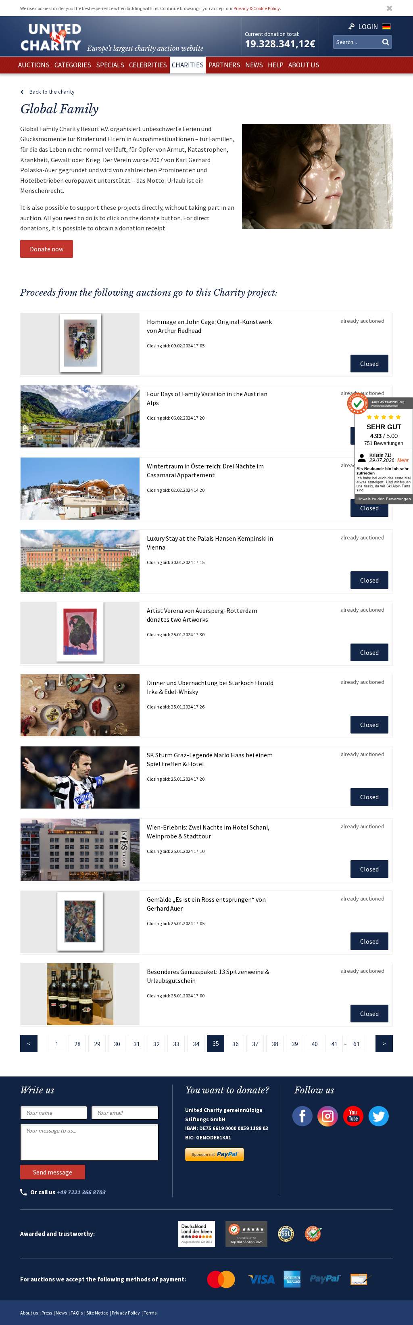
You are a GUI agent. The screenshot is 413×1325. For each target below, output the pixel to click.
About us (29, 1313)
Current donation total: (272, 34)
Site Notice (97, 1313)
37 (255, 1044)
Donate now (46, 249)
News (61, 1313)
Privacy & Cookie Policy (257, 8)
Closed (369, 363)
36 (235, 1044)
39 (295, 1044)
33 (176, 1044)
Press (47, 1313)
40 (314, 1044)
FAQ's (77, 1313)
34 (196, 1044)
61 (356, 1044)
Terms (150, 1313)
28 (77, 1044)
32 (156, 1044)
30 (117, 1044)
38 (275, 1044)
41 (334, 1044)
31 (136, 1044)
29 (97, 1044)
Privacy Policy (126, 1313)
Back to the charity (52, 91)
